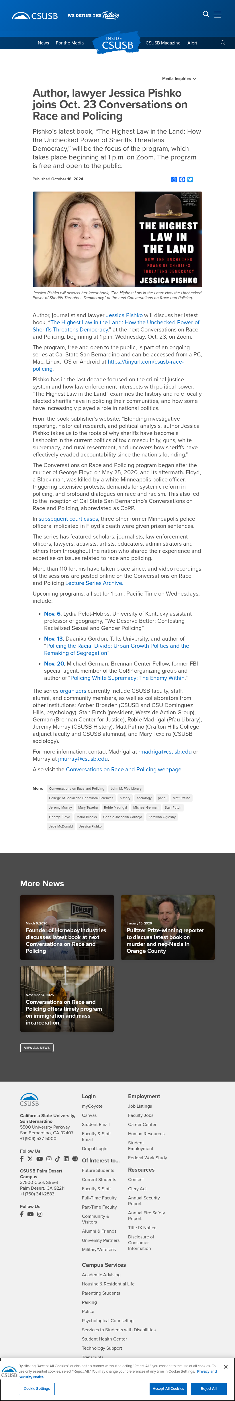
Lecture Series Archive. (94, 583)
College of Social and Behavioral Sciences (81, 798)
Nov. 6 (52, 613)
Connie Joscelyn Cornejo (122, 817)
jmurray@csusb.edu (83, 759)
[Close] (226, 1367)
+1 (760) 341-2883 (37, 1194)
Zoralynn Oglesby (162, 817)
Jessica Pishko (124, 315)
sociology (144, 798)
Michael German (145, 807)
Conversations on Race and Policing (76, 789)
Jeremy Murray (60, 807)
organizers (73, 691)
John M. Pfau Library (126, 789)
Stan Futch (173, 807)
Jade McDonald (61, 826)
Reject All (208, 1388)
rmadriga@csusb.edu (165, 751)
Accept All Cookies (168, 1388)
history (125, 798)
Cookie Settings (37, 1388)
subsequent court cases (68, 519)
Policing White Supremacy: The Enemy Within (127, 678)
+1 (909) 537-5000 (38, 1139)
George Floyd (59, 817)
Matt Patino (181, 798)
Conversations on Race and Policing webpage (123, 769)
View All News (37, 1048)
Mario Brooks (87, 817)
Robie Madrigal (115, 807)
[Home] (35, 15)
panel (162, 798)
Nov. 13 (53, 638)
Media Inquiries (176, 79)
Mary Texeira (88, 807)
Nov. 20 (54, 663)
